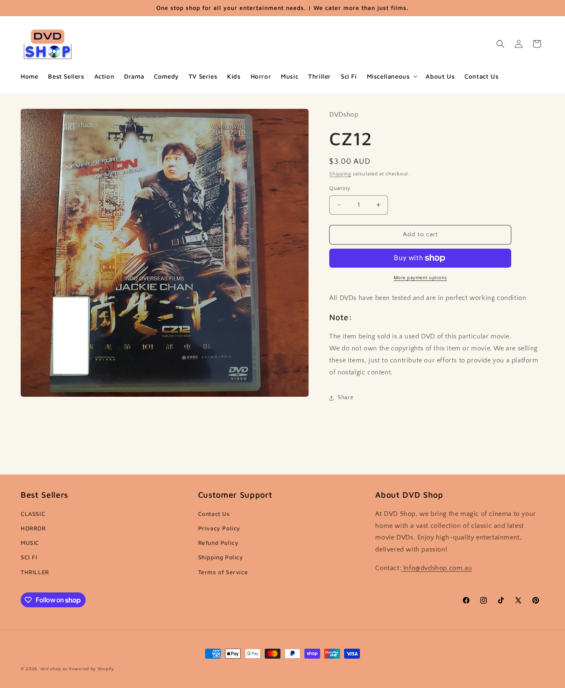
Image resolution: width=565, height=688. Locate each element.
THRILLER (35, 571)
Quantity (339, 188)
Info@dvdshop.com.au (436, 568)
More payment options (420, 277)
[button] (391, 76)
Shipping (340, 174)
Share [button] (345, 397)
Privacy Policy (219, 528)
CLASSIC (33, 513)
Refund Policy (218, 542)
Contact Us (214, 513)
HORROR (33, 528)
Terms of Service (223, 571)
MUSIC (30, 542)
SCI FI (29, 557)
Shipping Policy (220, 557)
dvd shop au (54, 668)
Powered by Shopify (91, 668)
